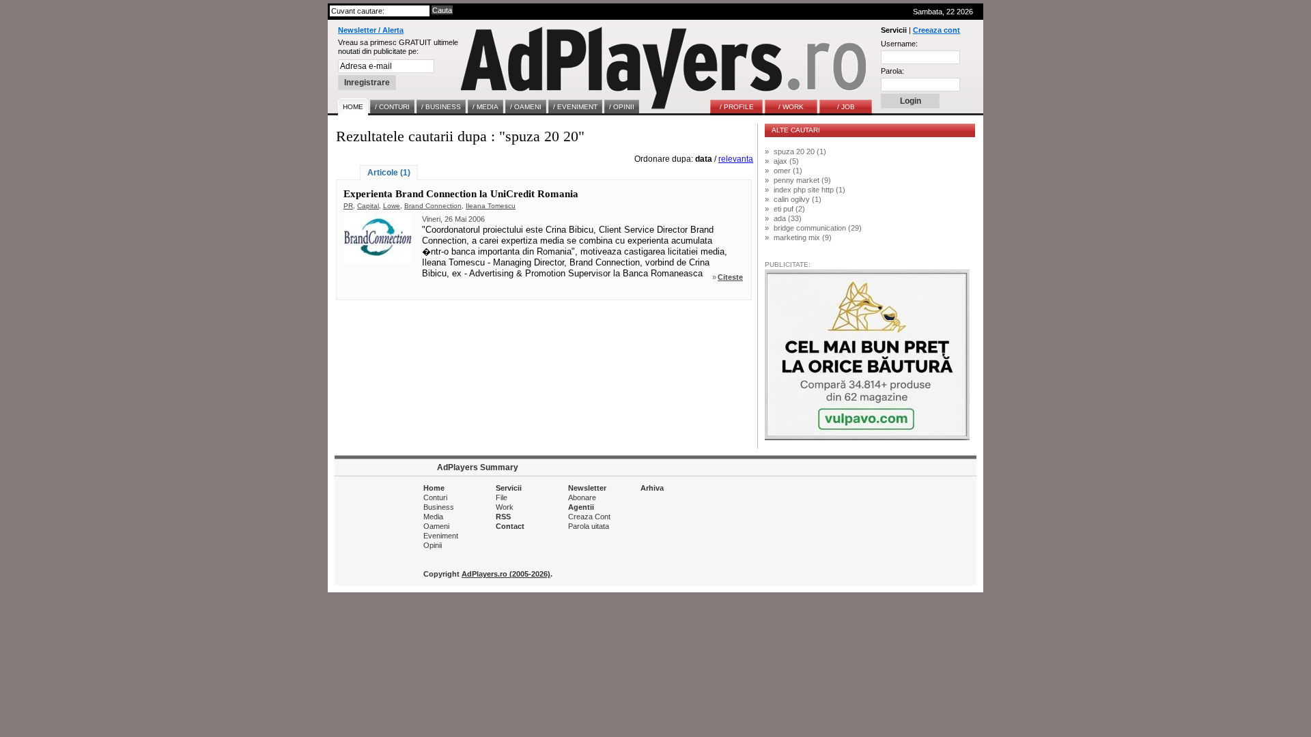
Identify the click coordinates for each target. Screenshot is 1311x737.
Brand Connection (433, 205)
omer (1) (788, 171)
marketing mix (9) (803, 237)
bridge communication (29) (818, 228)
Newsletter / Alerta (371, 30)
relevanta (735, 159)
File (501, 497)
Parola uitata (588, 526)
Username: (899, 44)
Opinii (432, 545)
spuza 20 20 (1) (800, 151)
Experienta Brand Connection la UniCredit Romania (460, 193)
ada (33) (788, 218)
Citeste (730, 277)
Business (438, 507)
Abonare (582, 497)
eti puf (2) (789, 209)
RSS (503, 516)
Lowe (391, 205)
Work (504, 507)
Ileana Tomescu (491, 205)
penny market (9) (802, 180)
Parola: (892, 71)
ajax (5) (786, 161)
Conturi (435, 497)
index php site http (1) (809, 190)
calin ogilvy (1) (797, 199)
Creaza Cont (589, 516)
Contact (510, 526)
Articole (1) (388, 172)
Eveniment (440, 536)
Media (433, 516)
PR (348, 205)
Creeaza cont (936, 30)
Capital (368, 205)
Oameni (436, 526)
